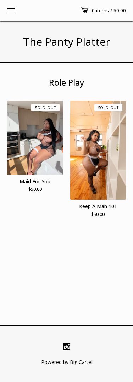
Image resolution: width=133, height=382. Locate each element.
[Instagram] (66, 347)
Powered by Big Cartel (66, 362)
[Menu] (11, 10)
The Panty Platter (66, 41)
